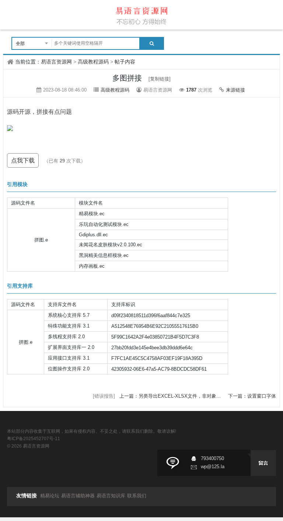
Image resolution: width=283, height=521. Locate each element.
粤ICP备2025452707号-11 (33, 438)
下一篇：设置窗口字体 (252, 396)
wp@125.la (212, 466)
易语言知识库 (111, 495)
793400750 (212, 458)
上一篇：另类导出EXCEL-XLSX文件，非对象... (170, 396)
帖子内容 (125, 62)
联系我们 (136, 495)
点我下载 (23, 160)
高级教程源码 (93, 62)
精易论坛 (49, 495)
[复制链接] (160, 79)
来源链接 (235, 90)
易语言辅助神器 (78, 495)
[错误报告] (104, 396)
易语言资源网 (56, 62)
